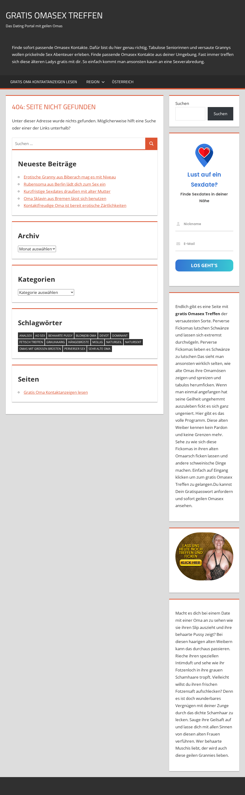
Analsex (25, 336)
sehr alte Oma (100, 349)
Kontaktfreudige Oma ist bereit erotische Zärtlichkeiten (75, 205)
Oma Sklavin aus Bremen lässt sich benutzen (65, 198)
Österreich (123, 82)
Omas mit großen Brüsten (40, 349)
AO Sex (40, 336)
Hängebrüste (78, 342)
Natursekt (133, 342)
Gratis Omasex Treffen (54, 15)
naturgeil (114, 342)
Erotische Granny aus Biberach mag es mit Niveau (70, 177)
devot (104, 336)
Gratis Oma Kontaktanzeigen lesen (43, 82)
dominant (120, 336)
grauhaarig (55, 342)
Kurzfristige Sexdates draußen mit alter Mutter (67, 191)
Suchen (182, 103)
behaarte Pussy (60, 336)
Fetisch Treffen (31, 342)
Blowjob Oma (86, 336)
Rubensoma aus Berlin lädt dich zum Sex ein (65, 184)
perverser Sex (74, 349)
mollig (97, 342)
